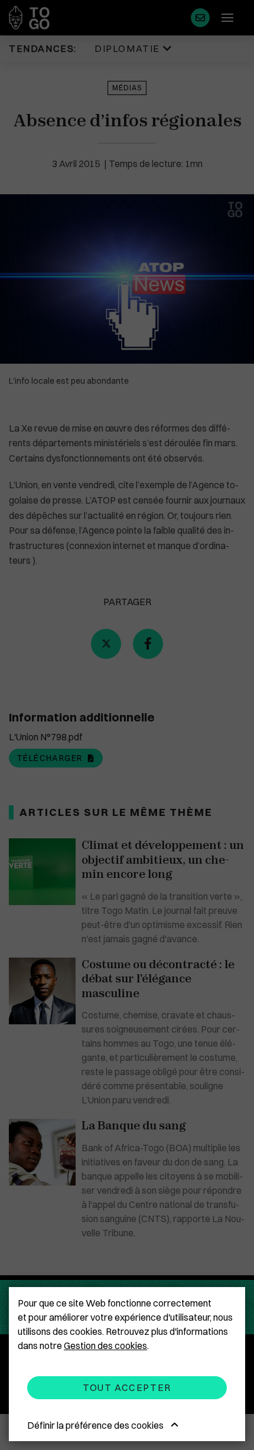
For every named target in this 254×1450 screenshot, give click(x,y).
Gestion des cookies (105, 1345)
